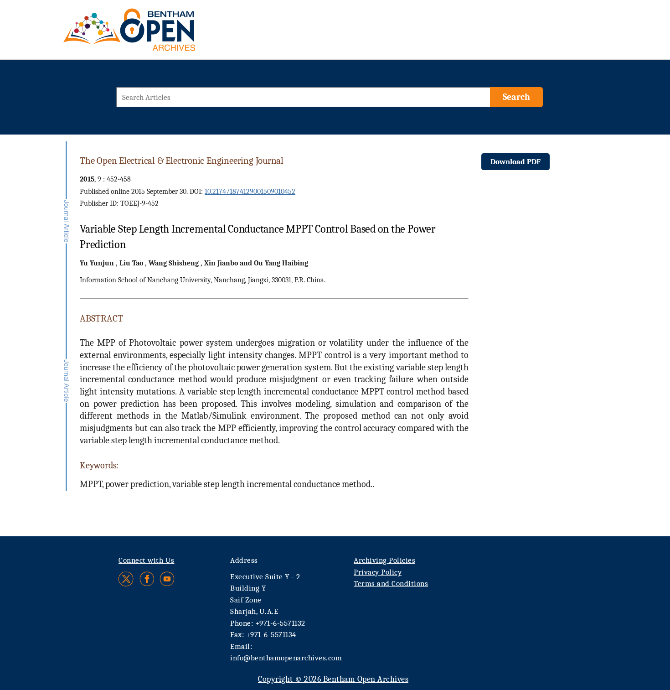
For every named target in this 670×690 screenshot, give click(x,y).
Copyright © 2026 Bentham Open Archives (333, 679)
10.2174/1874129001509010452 (250, 191)
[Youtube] (167, 579)
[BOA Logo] (156, 33)
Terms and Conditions (391, 583)
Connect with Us (147, 560)
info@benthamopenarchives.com (286, 658)
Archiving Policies (384, 560)
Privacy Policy (378, 572)
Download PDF (515, 161)
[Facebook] (147, 579)
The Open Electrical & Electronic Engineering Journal (181, 160)
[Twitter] (126, 579)
